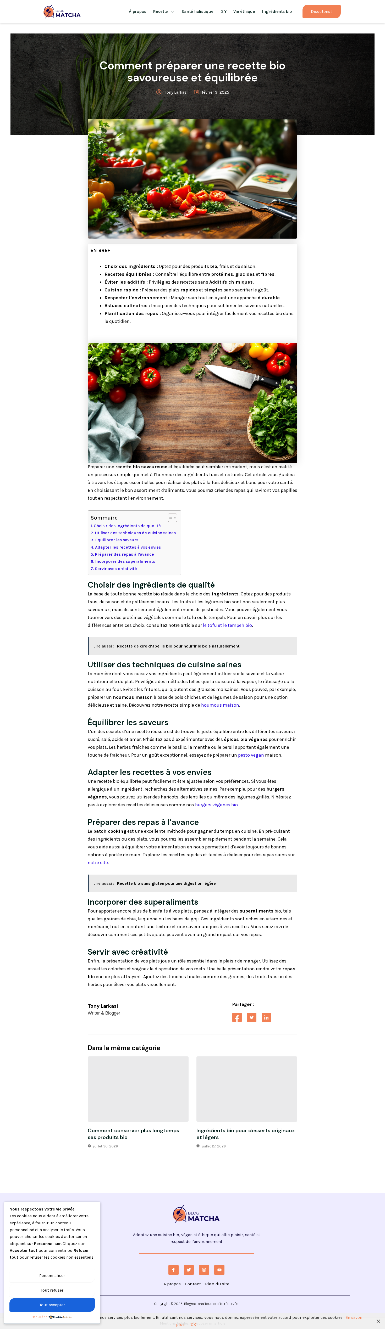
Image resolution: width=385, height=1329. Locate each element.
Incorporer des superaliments (125, 561)
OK (193, 1324)
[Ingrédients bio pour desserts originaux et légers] (246, 1089)
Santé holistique (197, 11)
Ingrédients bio (277, 11)
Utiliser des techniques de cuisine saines (135, 532)
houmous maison (220, 705)
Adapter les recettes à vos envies (128, 547)
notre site (98, 862)
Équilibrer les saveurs (116, 539)
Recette (160, 11)
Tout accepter (52, 1304)
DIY (223, 11)
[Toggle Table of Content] (170, 517)
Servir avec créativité (116, 568)
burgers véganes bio (216, 805)
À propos (137, 11)
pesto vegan (251, 755)
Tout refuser (52, 1290)
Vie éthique (244, 11)
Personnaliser (52, 1275)
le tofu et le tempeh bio (227, 625)
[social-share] (237, 1017)
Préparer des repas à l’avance (124, 554)
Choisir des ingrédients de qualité (127, 525)
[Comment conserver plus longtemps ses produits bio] (138, 1089)
